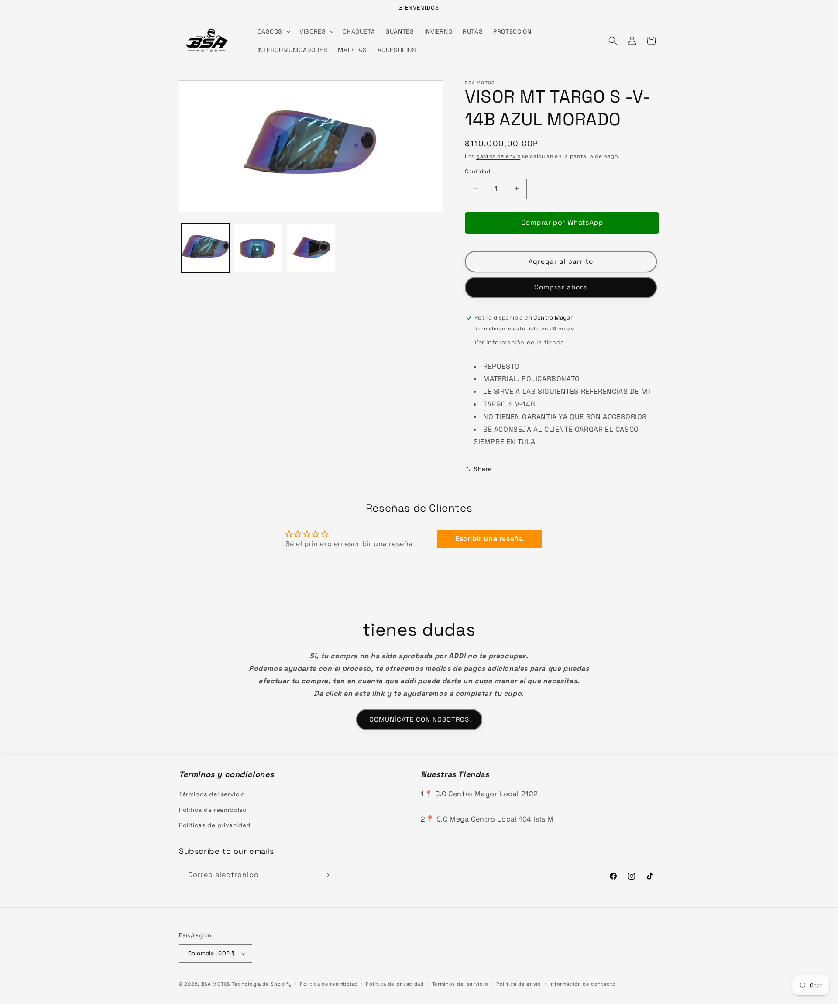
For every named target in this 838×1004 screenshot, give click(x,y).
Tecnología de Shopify (262, 984)
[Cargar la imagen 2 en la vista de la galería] (258, 248)
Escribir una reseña (489, 538)
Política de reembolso (213, 810)
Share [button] (483, 469)
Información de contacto (583, 984)
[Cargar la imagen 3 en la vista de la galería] (311, 248)
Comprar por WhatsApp (562, 222)
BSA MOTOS (215, 984)
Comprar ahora (560, 287)
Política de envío (518, 984)
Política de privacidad (394, 984)
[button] (273, 31)
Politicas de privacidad (215, 825)
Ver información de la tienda (519, 342)
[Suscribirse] (326, 875)
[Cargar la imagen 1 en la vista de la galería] (205, 248)
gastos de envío (498, 156)
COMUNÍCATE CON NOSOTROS (419, 719)
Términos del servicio (212, 794)
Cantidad (477, 171)
